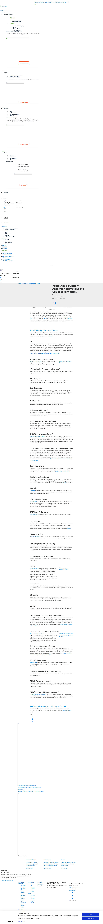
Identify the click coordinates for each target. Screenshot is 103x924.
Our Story (33, 895)
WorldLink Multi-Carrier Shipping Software (23, 891)
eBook (45, 318)
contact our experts (66, 710)
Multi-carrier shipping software (37, 633)
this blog (64, 482)
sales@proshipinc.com (74, 887)
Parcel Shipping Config (22, 905)
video (31, 318)
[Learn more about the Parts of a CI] (62, 471)
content (70, 318)
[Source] (69, 528)
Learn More (23, 185)
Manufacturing (19, 207)
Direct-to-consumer (34, 514)
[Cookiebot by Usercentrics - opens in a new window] (10, 922)
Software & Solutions (21, 882)
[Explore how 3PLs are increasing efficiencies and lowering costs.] (44, 353)
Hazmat (22, 899)
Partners (20, 909)
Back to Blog (37, 283)
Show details (20, 921)
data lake (33, 490)
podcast (66, 317)
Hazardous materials (34, 568)
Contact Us (40, 884)
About (29, 893)
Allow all (90, 914)
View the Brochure (24, 63)
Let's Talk (39, 882)
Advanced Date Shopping (35, 361)
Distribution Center (34, 501)
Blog (31, 884)
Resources (31, 882)
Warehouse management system (38, 694)
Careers (32, 902)
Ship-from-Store (33, 662)
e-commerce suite (35, 536)
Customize (90, 918)
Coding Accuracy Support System (37, 436)
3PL (17, 205)
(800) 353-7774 (72, 890)
